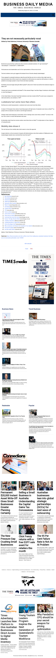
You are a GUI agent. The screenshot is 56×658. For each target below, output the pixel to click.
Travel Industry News (23, 649)
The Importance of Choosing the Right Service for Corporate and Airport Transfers (39, 417)
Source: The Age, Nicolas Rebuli (9, 166)
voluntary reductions (37, 170)
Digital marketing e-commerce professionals (21, 569)
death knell (20, 65)
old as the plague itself (10, 224)
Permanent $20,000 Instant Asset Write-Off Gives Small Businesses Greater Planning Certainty (9, 502)
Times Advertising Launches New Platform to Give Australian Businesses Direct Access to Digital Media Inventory (9, 628)
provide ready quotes (6, 191)
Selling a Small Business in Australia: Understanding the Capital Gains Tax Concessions (27, 501)
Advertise (48, 569)
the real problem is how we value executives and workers (41, 442)
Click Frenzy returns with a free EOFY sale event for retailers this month (27, 544)
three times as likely (31, 120)
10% (19, 97)
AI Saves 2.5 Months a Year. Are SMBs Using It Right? (13, 334)
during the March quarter (20, 84)
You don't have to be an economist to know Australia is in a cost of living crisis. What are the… (41, 427)
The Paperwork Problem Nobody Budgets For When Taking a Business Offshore (13, 320)
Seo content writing (35, 569)
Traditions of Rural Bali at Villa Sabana (37, 319)
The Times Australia (30, 571)
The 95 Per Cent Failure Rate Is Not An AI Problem (45, 540)
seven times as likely (39, 114)
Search (53, 569)
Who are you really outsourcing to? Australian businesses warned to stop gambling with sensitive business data (14, 350)
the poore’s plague (27, 184)
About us (9, 569)
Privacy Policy (42, 569)
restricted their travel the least (22, 135)
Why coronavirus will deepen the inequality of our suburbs (25, 177)
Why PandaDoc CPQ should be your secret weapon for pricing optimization (45, 622)
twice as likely (48, 109)
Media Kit (23, 571)
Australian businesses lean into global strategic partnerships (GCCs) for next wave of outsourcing (45, 502)
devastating (4, 65)
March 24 (3, 86)
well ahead (19, 90)
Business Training (4, 652)
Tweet (26, 248)
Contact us (4, 569)
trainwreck (12, 65)
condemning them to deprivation (28, 175)
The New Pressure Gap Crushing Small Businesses (9, 540)
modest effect (35, 96)
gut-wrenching (43, 64)
